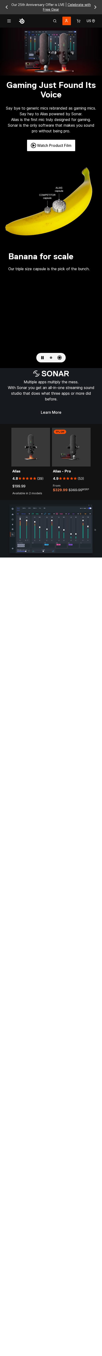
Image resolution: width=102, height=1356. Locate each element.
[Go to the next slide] (95, 7)
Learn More (53, 414)
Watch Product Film (54, 145)
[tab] (55, 21)
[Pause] (42, 358)
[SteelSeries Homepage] (21, 21)
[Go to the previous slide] (6, 7)
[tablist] (55, 21)
